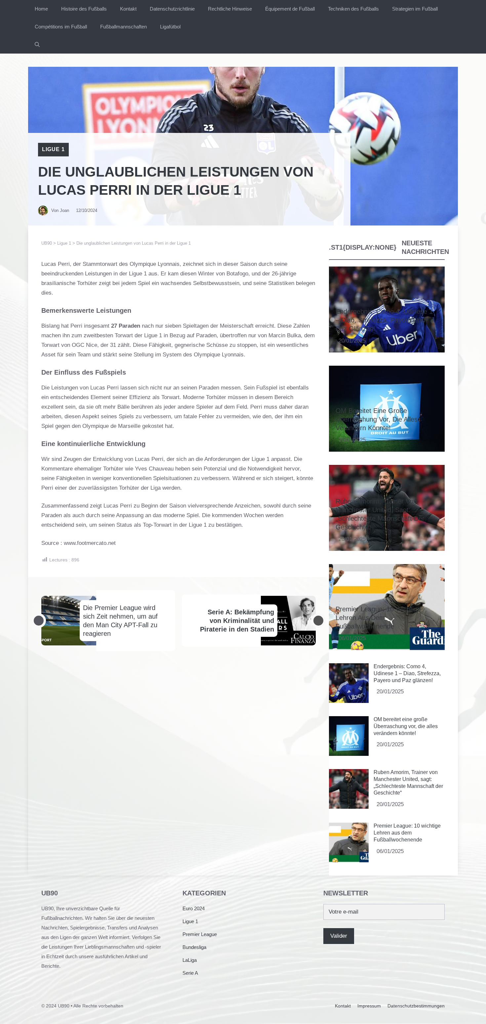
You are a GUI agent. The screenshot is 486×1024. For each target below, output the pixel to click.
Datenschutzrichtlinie (172, 9)
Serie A (190, 973)
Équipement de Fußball (290, 9)
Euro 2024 (193, 908)
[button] (37, 45)
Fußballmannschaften (123, 26)
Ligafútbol (170, 26)
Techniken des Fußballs (353, 9)
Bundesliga (194, 947)
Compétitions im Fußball (61, 26)
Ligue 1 (53, 149)
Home (41, 9)
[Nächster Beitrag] (318, 620)
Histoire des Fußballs (84, 9)
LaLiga (189, 960)
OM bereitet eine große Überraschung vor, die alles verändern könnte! (377, 419)
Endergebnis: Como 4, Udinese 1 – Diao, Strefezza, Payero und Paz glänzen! (384, 320)
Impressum (369, 1005)
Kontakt (128, 9)
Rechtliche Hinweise (230, 9)
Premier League (199, 934)
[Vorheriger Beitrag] (38, 620)
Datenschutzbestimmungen (416, 1005)
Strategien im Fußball (415, 9)
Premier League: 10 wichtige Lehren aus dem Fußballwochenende (378, 617)
